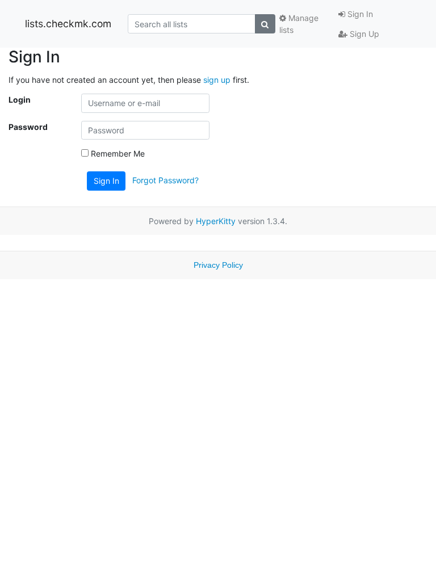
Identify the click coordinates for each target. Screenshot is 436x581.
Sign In (359, 14)
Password (28, 127)
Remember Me (117, 153)
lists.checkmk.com (68, 24)
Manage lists (298, 24)
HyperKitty (216, 221)
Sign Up (363, 34)
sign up (216, 80)
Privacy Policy (218, 265)
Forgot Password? (165, 180)
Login (20, 99)
